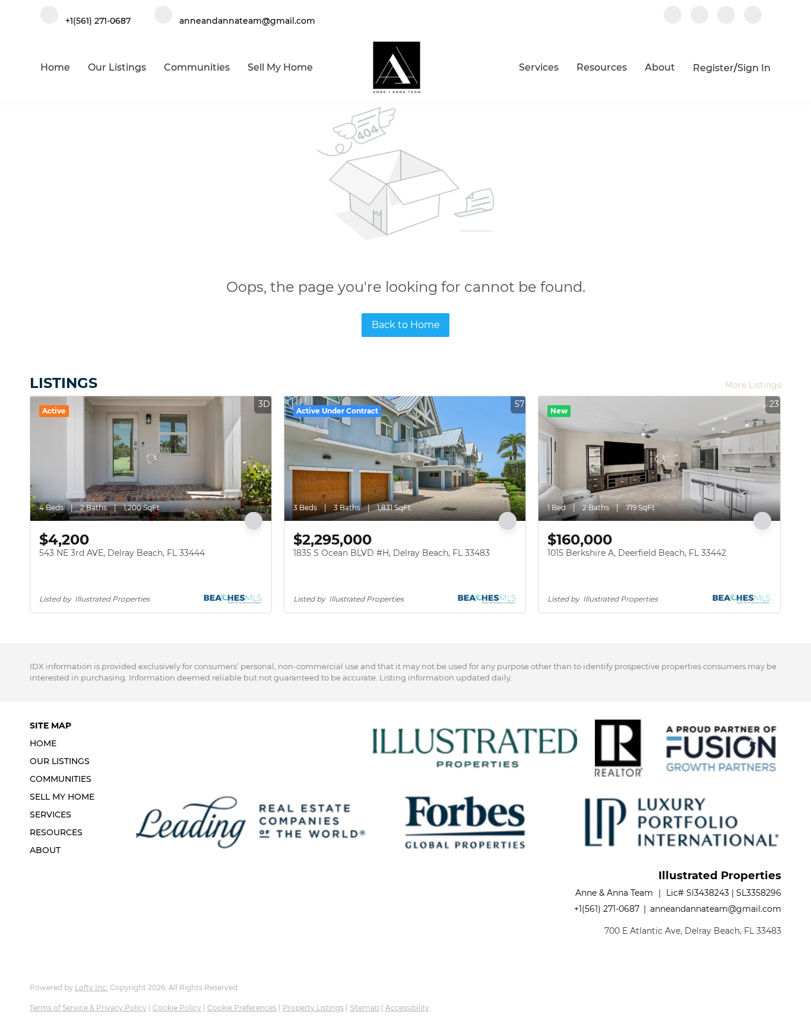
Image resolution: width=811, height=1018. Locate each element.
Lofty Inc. (91, 987)
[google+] (753, 16)
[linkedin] (699, 16)
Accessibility (407, 1007)
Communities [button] (197, 67)
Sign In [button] (754, 68)
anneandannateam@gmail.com (715, 909)
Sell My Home (280, 67)
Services (539, 67)
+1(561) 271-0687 (606, 909)
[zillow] (726, 16)
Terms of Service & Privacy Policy (88, 1007)
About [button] (660, 67)
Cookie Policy (177, 1007)
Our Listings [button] (117, 67)
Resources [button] (601, 67)
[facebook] (673, 16)
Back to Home (406, 324)
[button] (66, 743)
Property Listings (313, 1007)
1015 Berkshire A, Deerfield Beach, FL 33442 (636, 553)
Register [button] (713, 68)
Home (55, 67)
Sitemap (364, 1007)
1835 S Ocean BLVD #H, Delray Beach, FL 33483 (391, 553)
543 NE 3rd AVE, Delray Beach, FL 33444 (122, 553)
